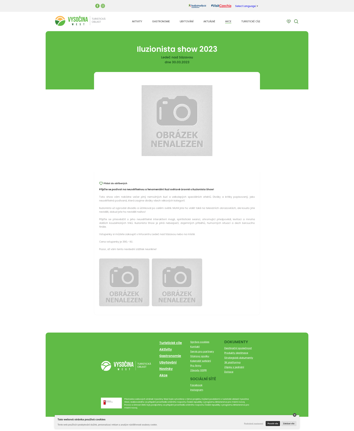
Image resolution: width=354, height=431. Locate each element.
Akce (163, 375)
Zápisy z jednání (234, 367)
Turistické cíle (170, 342)
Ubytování (168, 362)
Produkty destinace (236, 353)
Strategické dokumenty (238, 357)
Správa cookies (199, 342)
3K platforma (232, 362)
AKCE (228, 21)
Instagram (196, 390)
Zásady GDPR (198, 370)
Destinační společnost (238, 348)
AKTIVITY (137, 21)
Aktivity (165, 349)
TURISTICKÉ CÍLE (250, 21)
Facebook (196, 385)
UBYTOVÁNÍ (186, 21)
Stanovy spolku (199, 356)
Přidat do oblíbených (115, 183)
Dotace (228, 372)
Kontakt (195, 346)
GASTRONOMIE (161, 21)
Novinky (166, 368)
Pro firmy (195, 365)
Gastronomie (170, 355)
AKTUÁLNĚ (209, 21)
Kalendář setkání (200, 361)
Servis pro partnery (202, 351)
